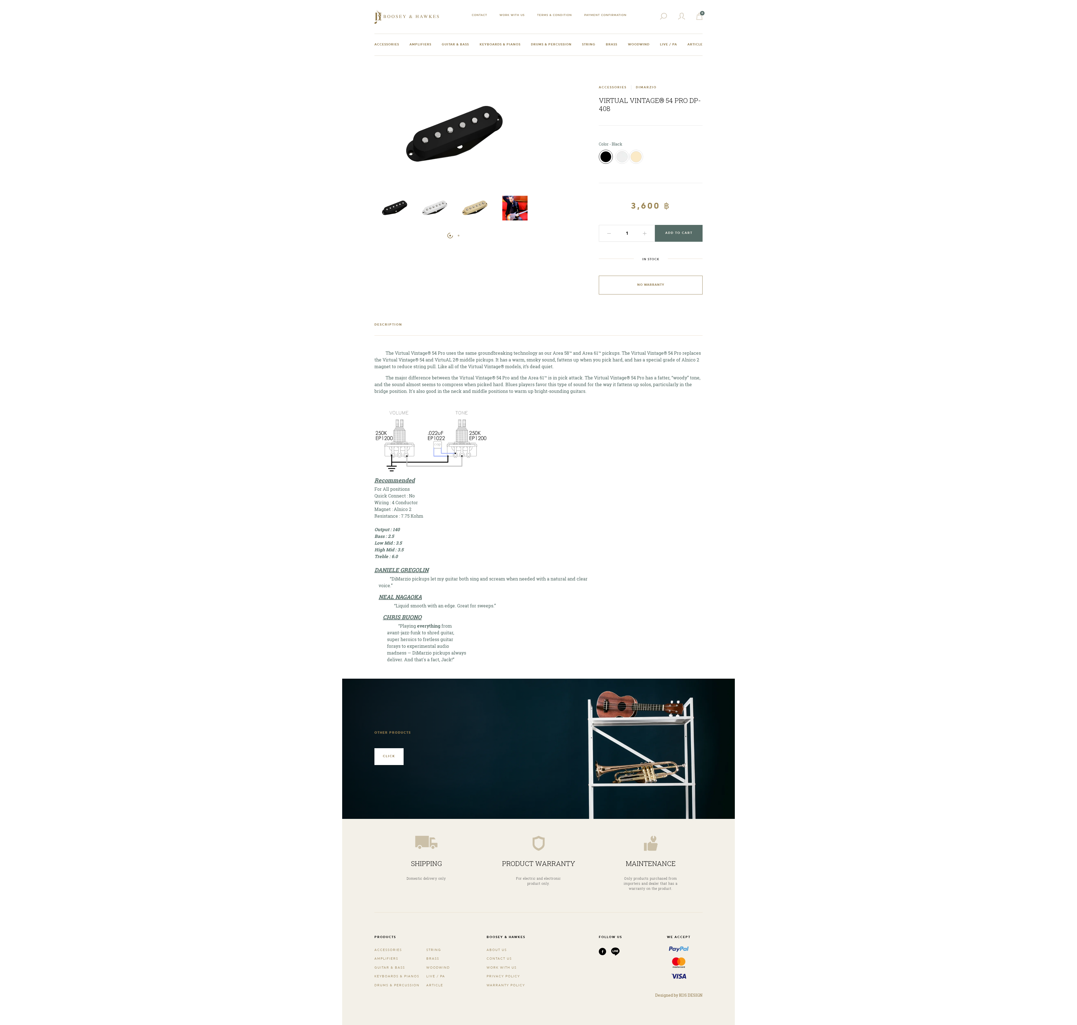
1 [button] (450, 235)
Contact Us (499, 958)
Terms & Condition (554, 15)
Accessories (386, 44)
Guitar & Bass (455, 44)
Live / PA (668, 44)
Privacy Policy (503, 976)
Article (695, 44)
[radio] (606, 157)
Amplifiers (420, 44)
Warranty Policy (506, 985)
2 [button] (458, 235)
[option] (394, 209)
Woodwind (639, 44)
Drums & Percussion (551, 44)
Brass (611, 44)
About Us (497, 950)
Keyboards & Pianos (500, 44)
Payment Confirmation (605, 15)
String (588, 44)
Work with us (512, 15)
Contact (479, 15)
